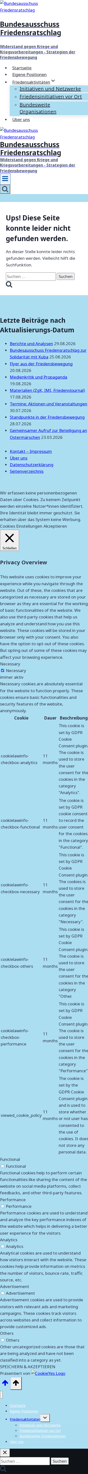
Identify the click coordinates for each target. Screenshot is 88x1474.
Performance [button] (13, 1199)
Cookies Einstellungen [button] (21, 526)
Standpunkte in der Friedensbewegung (47, 417)
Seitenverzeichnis (27, 471)
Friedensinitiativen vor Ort (51, 96)
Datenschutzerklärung (31, 464)
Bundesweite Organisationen (38, 108)
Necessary (16, 670)
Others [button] (6, 1333)
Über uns (21, 119)
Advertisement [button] (14, 1286)
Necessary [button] (10, 664)
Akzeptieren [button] (55, 526)
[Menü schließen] (1, 1395)
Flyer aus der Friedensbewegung (41, 364)
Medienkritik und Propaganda (38, 377)
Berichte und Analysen (31, 343)
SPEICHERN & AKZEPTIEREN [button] (27, 1366)
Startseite (22, 68)
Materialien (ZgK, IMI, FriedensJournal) (47, 390)
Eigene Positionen (29, 74)
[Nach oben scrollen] (5, 1384)
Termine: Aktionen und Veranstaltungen (48, 404)
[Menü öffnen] (5, 179)
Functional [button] (10, 1159)
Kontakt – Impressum (31, 451)
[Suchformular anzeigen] (5, 189)
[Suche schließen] (5, 1453)
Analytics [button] (8, 1240)
